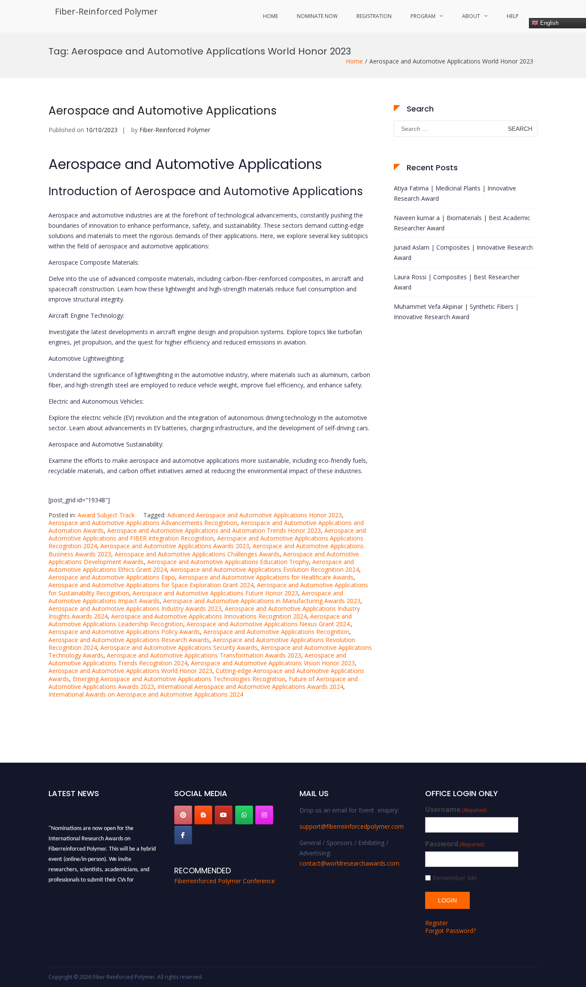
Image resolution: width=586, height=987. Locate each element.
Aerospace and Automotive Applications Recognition (276, 632)
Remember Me (454, 878)
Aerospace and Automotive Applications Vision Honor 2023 (273, 663)
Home (270, 16)
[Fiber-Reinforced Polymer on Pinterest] (183, 815)
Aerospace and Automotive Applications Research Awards (128, 640)
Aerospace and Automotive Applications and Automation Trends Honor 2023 (214, 530)
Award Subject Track (106, 515)
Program (423, 16)
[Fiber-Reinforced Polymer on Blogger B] (203, 815)
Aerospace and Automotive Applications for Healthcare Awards (265, 577)
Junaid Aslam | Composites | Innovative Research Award (463, 252)
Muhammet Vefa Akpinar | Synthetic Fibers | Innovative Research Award (456, 311)
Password (454, 843)
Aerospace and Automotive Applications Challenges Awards (197, 554)
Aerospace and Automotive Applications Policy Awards (124, 632)
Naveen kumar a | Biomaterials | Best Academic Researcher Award (462, 223)
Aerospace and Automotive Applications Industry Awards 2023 (134, 608)
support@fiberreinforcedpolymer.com (351, 826)
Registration (374, 16)
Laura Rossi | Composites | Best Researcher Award (457, 282)
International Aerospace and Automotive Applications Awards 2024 (250, 686)
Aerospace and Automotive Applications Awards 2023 (174, 546)
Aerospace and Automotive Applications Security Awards (178, 647)
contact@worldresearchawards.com (349, 863)
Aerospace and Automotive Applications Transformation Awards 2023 (204, 655)
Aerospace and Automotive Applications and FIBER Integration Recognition (207, 534)
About (471, 16)
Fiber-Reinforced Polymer (106, 11)
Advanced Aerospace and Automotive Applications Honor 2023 (254, 515)
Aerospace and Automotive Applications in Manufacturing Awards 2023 (261, 601)
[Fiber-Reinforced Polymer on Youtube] (223, 815)
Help (513, 16)
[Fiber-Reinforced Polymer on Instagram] (264, 815)
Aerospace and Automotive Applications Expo (111, 577)
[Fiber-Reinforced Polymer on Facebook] (183, 835)
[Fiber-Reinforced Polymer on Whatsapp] (244, 815)
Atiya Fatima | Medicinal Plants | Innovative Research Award (455, 193)
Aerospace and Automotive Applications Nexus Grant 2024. (269, 624)
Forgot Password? (450, 931)
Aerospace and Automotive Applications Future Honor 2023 (215, 593)
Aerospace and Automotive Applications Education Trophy (228, 562)
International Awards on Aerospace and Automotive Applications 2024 (145, 694)
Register (436, 923)
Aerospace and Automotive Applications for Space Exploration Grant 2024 (151, 585)
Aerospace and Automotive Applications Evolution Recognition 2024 (264, 569)
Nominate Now (317, 16)
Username (456, 809)
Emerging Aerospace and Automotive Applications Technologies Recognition (178, 679)
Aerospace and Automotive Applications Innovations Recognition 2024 (209, 616)
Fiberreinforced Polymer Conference (224, 881)
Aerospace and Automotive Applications (162, 110)
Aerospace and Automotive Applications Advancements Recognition (142, 523)
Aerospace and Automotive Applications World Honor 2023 (130, 671)
